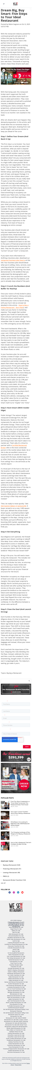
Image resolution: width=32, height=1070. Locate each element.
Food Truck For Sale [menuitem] (16, 963)
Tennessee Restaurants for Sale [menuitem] (16, 1045)
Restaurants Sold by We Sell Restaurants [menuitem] (16, 1026)
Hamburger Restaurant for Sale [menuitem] (16, 973)
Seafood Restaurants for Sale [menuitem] (16, 1033)
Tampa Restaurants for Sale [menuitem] (16, 1043)
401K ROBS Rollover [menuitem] (16, 920)
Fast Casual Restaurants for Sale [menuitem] (16, 956)
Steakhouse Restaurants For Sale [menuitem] (16, 1040)
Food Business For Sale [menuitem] (16, 961)
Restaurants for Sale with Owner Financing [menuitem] (16, 1021)
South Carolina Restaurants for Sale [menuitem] (16, 1038)
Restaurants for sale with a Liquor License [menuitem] (16, 1019)
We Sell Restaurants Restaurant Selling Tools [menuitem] (16, 1013)
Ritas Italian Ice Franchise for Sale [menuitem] (16, 1030)
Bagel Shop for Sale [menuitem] (16, 929)
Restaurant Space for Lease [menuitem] (16, 1014)
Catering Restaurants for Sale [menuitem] (16, 942)
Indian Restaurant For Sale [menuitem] (16, 977)
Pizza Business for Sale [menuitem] (16, 1004)
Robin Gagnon (14, 24)
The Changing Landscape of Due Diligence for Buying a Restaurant (20, 833)
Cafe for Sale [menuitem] (16, 941)
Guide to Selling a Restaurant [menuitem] (16, 972)
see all (3, 883)
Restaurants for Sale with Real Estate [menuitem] (16, 1023)
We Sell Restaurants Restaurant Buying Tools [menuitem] (16, 1009)
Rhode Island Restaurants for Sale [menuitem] (16, 1028)
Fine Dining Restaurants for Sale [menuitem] (16, 958)
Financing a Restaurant (12, 869)
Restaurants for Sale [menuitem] (16, 1016)
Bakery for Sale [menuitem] (16, 930)
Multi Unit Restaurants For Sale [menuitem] (16, 997)
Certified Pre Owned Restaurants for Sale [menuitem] (16, 944)
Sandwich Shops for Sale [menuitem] (16, 1031)
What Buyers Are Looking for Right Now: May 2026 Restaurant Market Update (20, 823)
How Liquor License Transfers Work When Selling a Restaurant (20, 812)
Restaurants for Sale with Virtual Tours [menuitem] (16, 1025)
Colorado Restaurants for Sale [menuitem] (16, 948)
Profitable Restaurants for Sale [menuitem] (16, 1006)
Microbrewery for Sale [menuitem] (16, 994)
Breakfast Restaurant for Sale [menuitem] (16, 937)
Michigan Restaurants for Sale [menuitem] (16, 992)
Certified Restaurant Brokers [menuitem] (16, 1007)
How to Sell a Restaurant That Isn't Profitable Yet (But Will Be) (21, 843)
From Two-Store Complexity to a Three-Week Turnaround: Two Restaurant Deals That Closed (20, 803)
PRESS (6, 876)
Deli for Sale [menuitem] (16, 949)
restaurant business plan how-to (13, 260)
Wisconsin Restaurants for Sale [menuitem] (16, 1052)
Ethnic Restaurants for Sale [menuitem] (16, 954)
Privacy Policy (18, 1065)
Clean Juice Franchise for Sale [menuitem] (16, 946)
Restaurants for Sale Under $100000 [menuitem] (16, 1018)
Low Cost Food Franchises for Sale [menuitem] (16, 989)
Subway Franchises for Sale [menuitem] (16, 1042)
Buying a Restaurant (14, 673)
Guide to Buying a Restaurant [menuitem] (16, 970)
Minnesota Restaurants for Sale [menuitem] (16, 996)
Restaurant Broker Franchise (14, 880)
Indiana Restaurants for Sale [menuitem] (16, 978)
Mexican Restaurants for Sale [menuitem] (16, 990)
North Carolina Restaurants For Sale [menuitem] (16, 1002)
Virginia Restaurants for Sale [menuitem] (16, 1050)
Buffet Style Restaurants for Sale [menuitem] (16, 939)
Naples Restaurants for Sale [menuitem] (16, 999)
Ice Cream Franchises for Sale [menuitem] (16, 975)
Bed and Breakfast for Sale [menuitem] (16, 936)
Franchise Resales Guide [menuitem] (16, 965)
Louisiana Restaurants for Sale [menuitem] (16, 987)
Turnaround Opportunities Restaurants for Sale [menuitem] (16, 1049)
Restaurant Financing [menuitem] (16, 1011)
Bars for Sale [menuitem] (16, 932)
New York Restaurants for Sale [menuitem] (16, 1001)
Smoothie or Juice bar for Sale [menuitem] (16, 1035)
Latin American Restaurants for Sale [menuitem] (16, 985)
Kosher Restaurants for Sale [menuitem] (16, 984)
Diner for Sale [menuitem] (16, 951)
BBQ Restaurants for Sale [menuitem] (16, 934)
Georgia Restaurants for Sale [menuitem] (16, 968)
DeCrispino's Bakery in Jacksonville (13, 506)
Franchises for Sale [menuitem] (16, 966)
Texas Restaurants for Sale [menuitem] (16, 1047)
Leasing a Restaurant (11, 872)
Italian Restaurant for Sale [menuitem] (16, 980)
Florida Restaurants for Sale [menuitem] (16, 960)
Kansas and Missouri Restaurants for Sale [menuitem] (16, 982)
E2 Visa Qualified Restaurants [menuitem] (16, 953)
